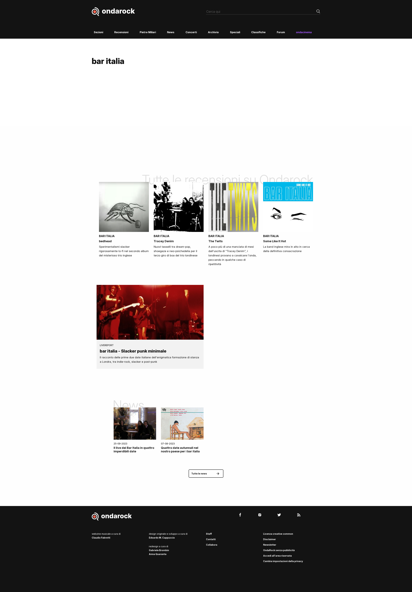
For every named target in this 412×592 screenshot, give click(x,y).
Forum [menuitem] (281, 32)
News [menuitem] (170, 32)
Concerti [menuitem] (191, 32)
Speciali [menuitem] (235, 32)
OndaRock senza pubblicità (279, 550)
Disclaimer (269, 539)
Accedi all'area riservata (277, 555)
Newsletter (269, 544)
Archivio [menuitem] (213, 32)
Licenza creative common (278, 533)
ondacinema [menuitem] (304, 32)
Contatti (211, 539)
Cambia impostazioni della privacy (283, 561)
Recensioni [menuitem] (121, 32)
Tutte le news (199, 473)
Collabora (211, 544)
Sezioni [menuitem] (98, 32)
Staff (209, 533)
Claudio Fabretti (101, 537)
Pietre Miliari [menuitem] (148, 32)
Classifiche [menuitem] (258, 32)
